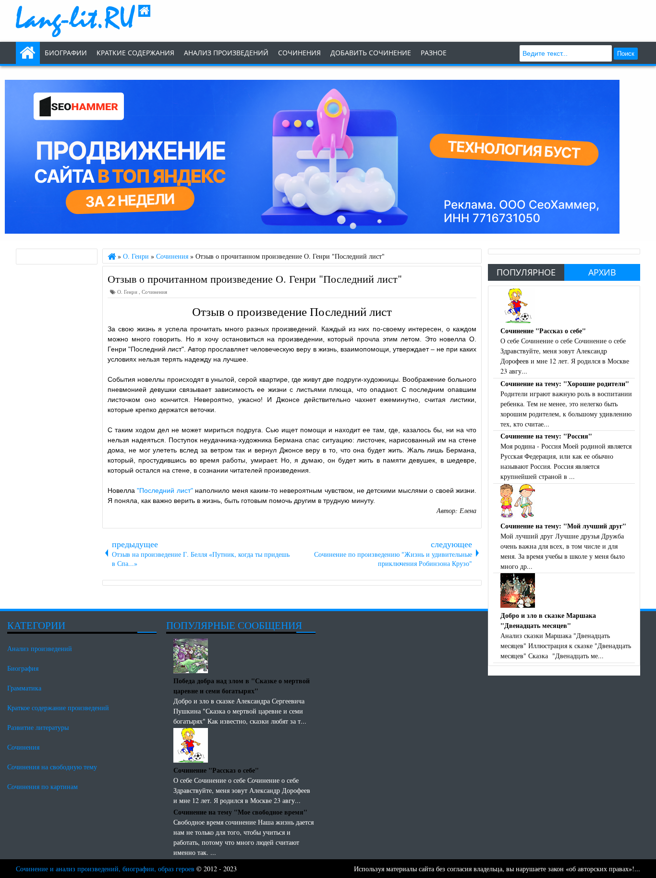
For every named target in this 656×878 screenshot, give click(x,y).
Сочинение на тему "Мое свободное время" (240, 812)
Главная (28, 53)
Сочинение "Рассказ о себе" (543, 331)
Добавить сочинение (370, 52)
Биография (22, 668)
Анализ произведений (226, 52)
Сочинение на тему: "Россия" (546, 436)
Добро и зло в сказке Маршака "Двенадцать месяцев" (548, 620)
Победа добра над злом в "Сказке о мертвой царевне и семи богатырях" (241, 686)
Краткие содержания (135, 52)
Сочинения (154, 291)
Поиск (625, 53)
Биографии (66, 52)
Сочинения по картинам (42, 786)
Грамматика (24, 687)
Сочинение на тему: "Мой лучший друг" (563, 526)
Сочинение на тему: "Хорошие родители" (564, 383)
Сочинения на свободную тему (52, 766)
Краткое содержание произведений (58, 707)
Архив (602, 272)
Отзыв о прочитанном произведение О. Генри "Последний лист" (255, 278)
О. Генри (128, 291)
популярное (526, 272)
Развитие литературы (38, 727)
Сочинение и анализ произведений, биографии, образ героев (105, 868)
